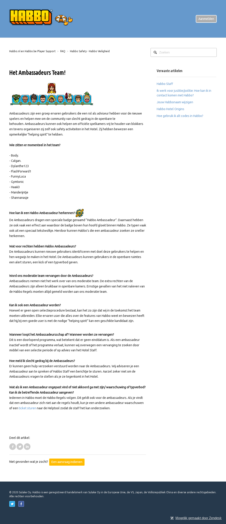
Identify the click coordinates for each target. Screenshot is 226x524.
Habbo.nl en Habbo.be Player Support (32, 51)
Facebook (12, 446)
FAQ (62, 51)
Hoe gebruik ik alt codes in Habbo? (180, 116)
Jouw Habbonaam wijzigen (175, 102)
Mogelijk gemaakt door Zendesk (198, 518)
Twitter (20, 446)
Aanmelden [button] (206, 19)
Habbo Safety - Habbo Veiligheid (90, 51)
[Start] (44, 18)
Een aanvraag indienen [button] (66, 462)
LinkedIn (27, 446)
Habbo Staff (165, 84)
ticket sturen (27, 408)
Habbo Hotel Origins (170, 109)
